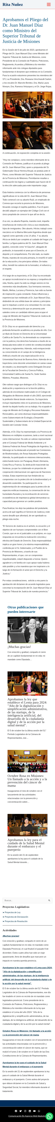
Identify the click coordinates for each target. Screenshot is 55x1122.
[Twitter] (20, 1111)
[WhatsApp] (39, 1111)
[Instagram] (25, 1111)
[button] (49, 1116)
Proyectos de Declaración (16, 917)
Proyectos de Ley (12, 912)
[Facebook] (16, 1111)
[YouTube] (34, 1111)
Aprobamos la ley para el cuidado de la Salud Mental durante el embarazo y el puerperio (26, 844)
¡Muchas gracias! (19, 647)
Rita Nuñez (13, 4)
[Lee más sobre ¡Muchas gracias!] (28, 630)
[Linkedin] (30, 1111)
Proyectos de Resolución (16, 921)
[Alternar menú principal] (48, 4)
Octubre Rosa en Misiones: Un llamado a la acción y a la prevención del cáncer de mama (27, 780)
